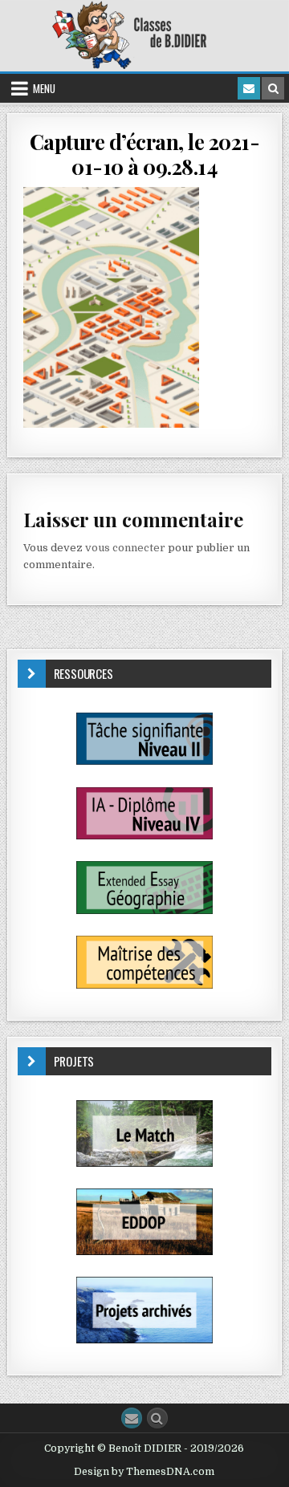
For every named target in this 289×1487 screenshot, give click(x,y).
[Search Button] (157, 1418)
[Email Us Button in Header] (249, 88)
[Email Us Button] (131, 1418)
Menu (44, 88)
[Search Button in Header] (273, 88)
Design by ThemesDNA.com (144, 1471)
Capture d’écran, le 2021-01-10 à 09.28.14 (145, 154)
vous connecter (125, 548)
